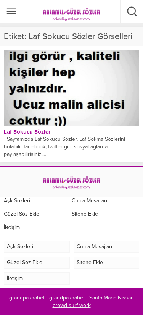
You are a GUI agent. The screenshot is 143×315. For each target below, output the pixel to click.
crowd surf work (72, 305)
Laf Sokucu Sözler (27, 131)
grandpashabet (27, 298)
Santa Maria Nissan (111, 298)
